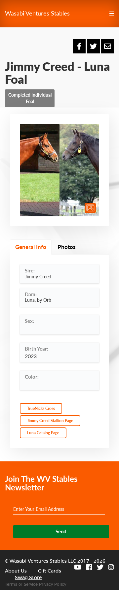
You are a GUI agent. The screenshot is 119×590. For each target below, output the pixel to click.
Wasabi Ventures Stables (37, 13)
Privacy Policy (52, 584)
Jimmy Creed (38, 276)
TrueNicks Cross (41, 408)
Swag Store (28, 577)
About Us (16, 571)
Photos (66, 246)
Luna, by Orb (38, 300)
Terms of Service (21, 584)
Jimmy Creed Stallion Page (50, 420)
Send (61, 531)
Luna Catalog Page (43, 432)
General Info (30, 246)
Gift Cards (49, 571)
